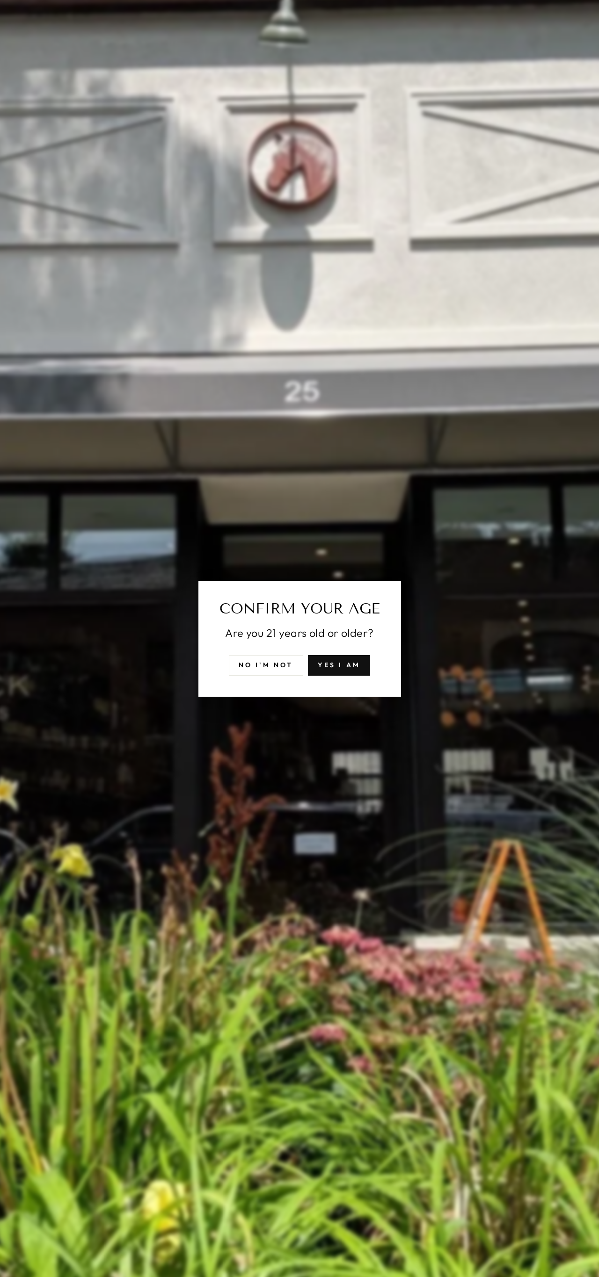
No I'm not (266, 664)
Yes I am (339, 664)
